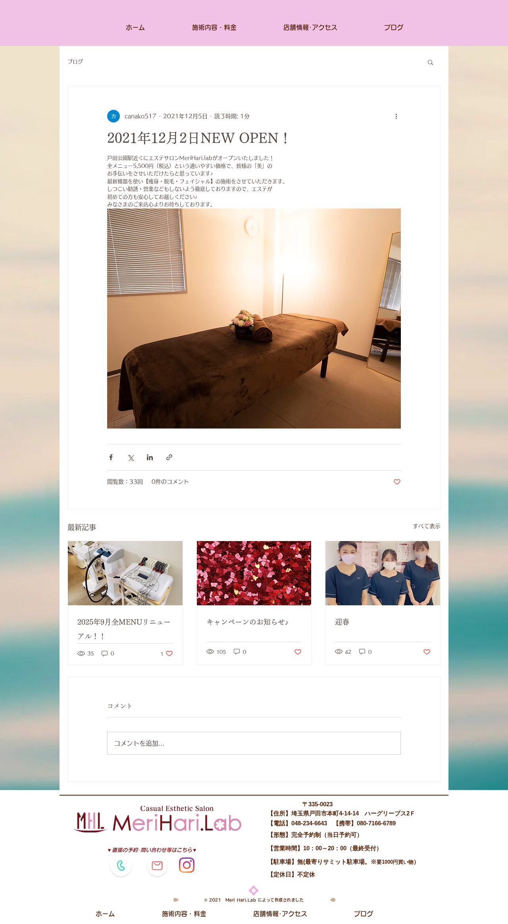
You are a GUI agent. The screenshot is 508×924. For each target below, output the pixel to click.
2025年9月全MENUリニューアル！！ (124, 629)
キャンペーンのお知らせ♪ (247, 622)
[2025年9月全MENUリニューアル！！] (125, 573)
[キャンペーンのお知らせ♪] (254, 573)
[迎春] (382, 573)
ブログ (75, 61)
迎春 (342, 622)
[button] (430, 62)
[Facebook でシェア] (111, 457)
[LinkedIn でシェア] (150, 457)
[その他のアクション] (396, 116)
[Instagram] (186, 865)
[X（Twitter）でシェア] (130, 457)
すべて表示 (427, 526)
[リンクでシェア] (169, 457)
